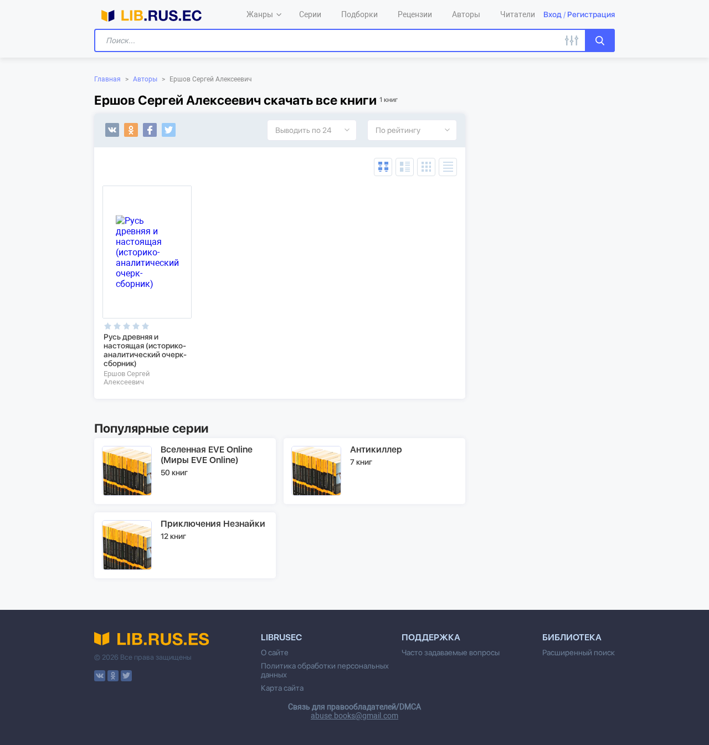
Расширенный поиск (578, 652)
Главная (107, 79)
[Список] (404, 167)
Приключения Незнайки (213, 523)
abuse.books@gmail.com (354, 715)
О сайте (275, 652)
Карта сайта (282, 688)
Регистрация (591, 14)
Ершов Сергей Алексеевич (127, 377)
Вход (552, 14)
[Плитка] (426, 167)
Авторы (145, 79)
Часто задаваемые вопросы (451, 652)
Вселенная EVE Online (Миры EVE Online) (207, 454)
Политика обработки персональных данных (325, 670)
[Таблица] (383, 167)
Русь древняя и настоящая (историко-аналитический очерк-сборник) (145, 350)
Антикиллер (376, 449)
